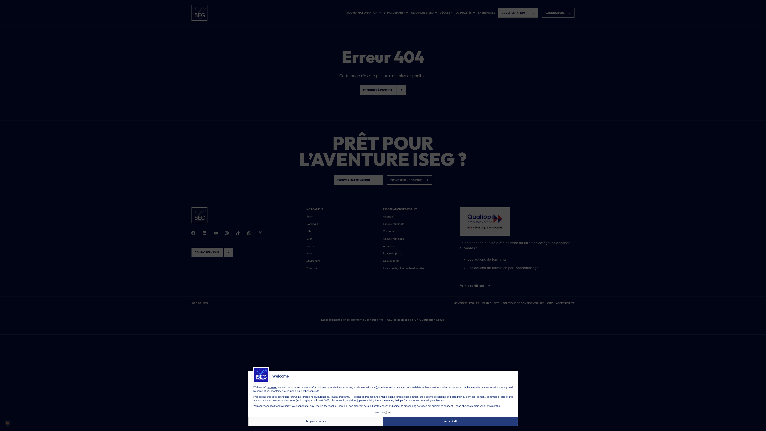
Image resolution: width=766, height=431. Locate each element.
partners (271, 387)
